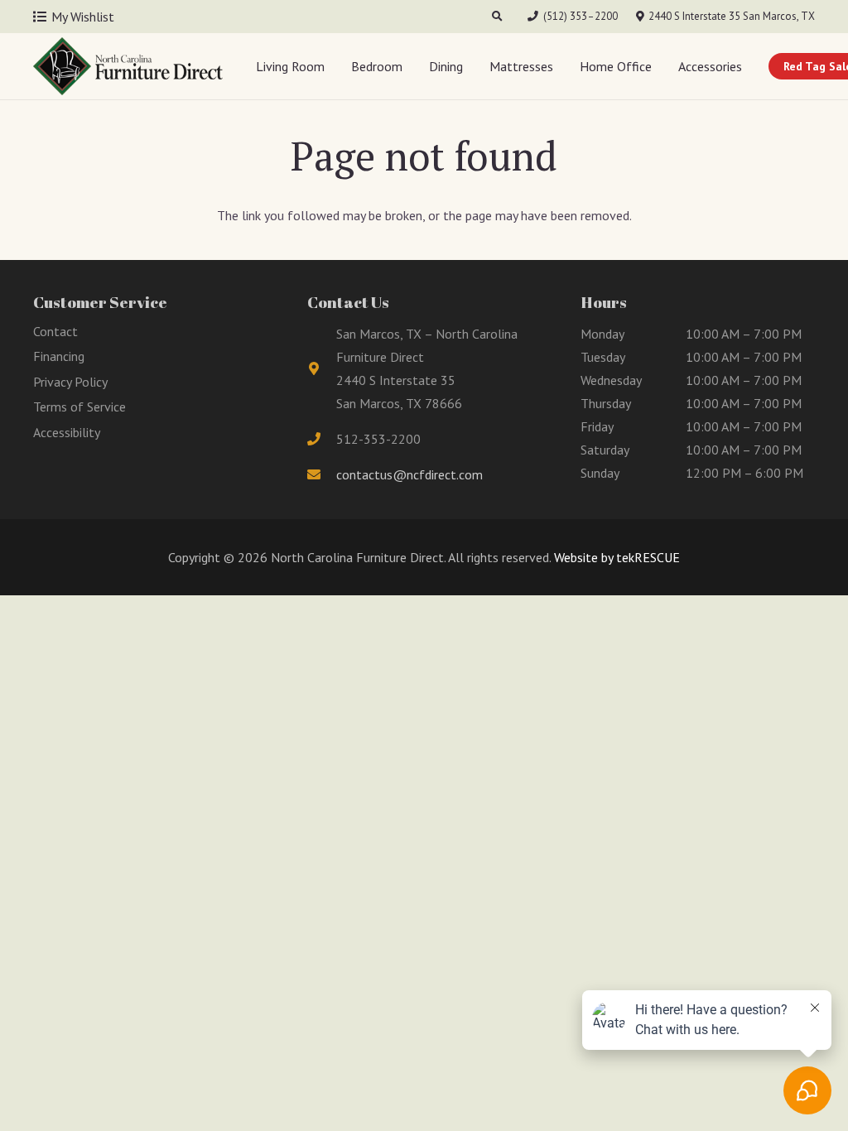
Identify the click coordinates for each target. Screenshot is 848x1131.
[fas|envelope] (322, 474)
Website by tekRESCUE (615, 557)
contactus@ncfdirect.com (409, 474)
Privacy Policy (70, 381)
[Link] (128, 66)
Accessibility (66, 432)
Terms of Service (79, 406)
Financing (58, 356)
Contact (55, 331)
